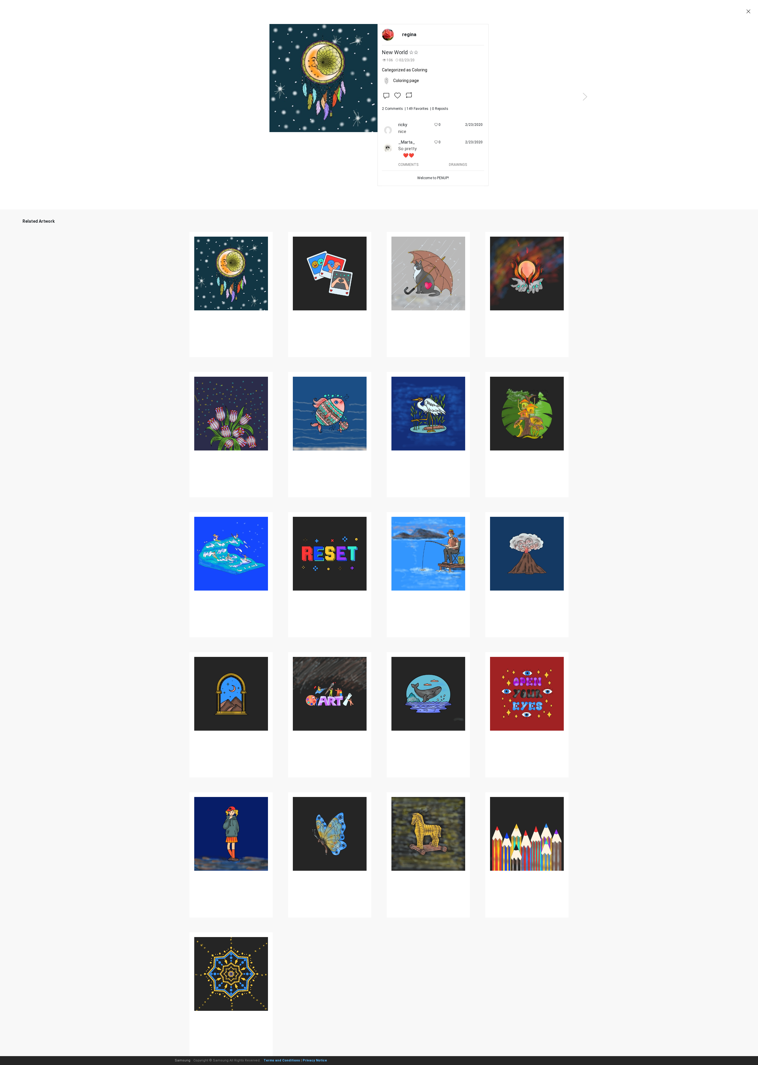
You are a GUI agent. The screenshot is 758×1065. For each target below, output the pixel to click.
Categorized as (404, 70)
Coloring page (406, 80)
